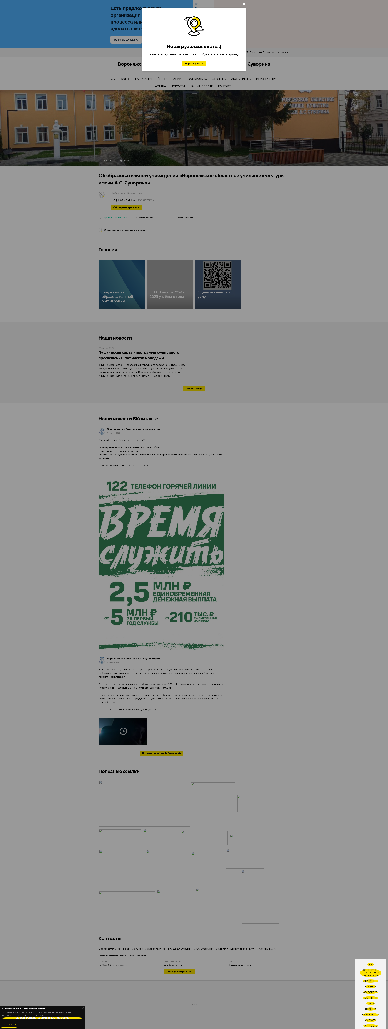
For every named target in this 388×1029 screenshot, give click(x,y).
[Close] (83, 1008)
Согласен (9, 1025)
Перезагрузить (194, 64)
